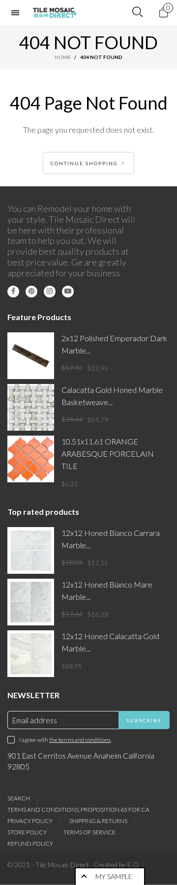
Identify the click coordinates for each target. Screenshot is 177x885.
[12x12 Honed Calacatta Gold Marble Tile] (30, 653)
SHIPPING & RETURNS (98, 821)
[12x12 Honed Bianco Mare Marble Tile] (30, 602)
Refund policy (30, 843)
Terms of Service (89, 832)
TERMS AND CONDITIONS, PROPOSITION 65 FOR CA (78, 809)
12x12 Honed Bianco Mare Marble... (106, 590)
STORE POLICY (27, 832)
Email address (34, 720)
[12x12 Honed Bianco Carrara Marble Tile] (30, 550)
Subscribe (144, 720)
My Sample (113, 876)
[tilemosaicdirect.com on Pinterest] (31, 291)
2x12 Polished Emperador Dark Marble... (114, 344)
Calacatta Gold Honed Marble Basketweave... (112, 396)
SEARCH (18, 798)
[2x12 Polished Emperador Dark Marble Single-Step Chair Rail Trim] (30, 355)
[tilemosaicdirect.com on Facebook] (13, 291)
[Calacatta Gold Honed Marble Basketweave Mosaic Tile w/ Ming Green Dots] (30, 407)
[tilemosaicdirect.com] (55, 13)
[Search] (137, 12)
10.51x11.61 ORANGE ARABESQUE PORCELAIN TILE (107, 454)
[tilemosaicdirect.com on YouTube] (68, 291)
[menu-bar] (17, 13)
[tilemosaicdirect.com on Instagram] (50, 291)
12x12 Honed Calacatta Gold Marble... (110, 642)
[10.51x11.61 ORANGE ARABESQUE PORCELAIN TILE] (30, 459)
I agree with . (65, 739)
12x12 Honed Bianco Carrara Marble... (110, 539)
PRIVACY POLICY (30, 821)
